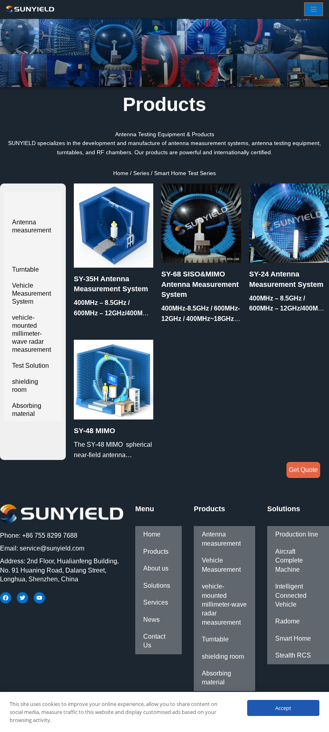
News (151, 619)
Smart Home (293, 638)
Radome (287, 621)
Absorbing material (26, 409)
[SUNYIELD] (30, 9)
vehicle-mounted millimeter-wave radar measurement (31, 333)
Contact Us (154, 641)
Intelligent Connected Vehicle (291, 595)
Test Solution (30, 365)
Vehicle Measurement (221, 565)
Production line (296, 534)
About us (156, 568)
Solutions (156, 585)
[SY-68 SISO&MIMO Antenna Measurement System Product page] (201, 223)
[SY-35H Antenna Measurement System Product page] (114, 226)
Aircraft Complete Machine (289, 560)
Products (156, 551)
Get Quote (303, 469)
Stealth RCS (293, 655)
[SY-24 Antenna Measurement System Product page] (289, 223)
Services (155, 602)
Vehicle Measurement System (31, 293)
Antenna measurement (31, 226)
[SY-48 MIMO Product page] (114, 379)
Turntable (25, 269)
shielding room (25, 385)
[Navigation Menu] (313, 9)
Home (120, 173)
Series (141, 173)
